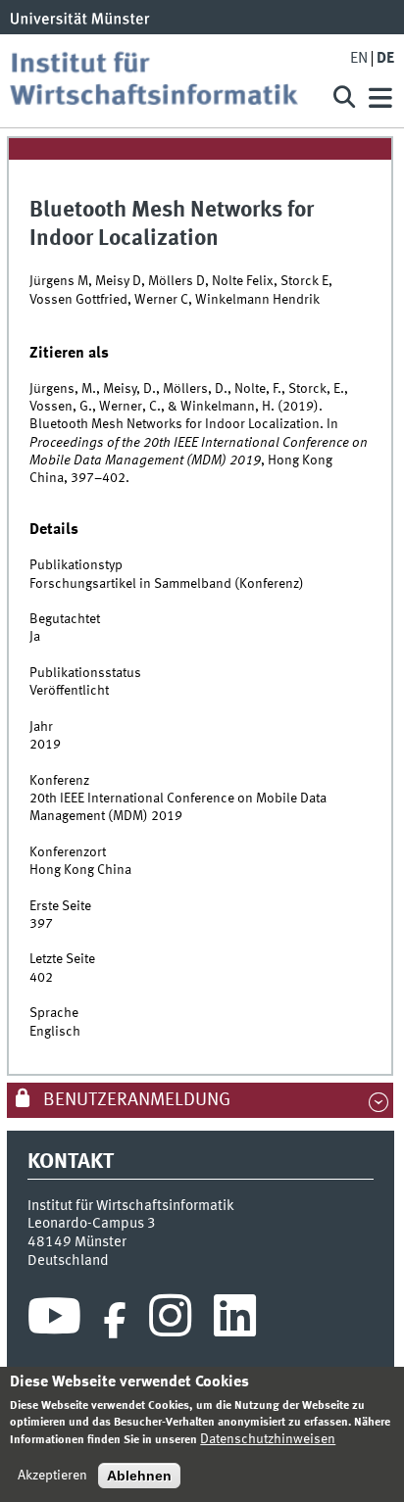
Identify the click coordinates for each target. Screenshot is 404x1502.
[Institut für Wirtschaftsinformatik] (161, 81)
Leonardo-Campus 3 (91, 1224)
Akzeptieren (52, 1475)
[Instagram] (170, 1320)
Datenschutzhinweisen (267, 1439)
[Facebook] (114, 1320)
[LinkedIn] (235, 1320)
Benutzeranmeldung (134, 1100)
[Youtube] (54, 1320)
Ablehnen (139, 1475)
